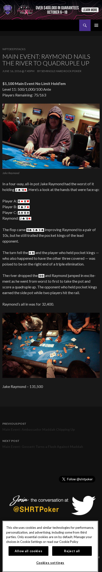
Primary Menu (96, 25)
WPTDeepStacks (13, 49)
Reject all (72, 551)
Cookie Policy (68, 542)
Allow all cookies (28, 551)
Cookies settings (50, 563)
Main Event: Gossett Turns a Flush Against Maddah (42, 444)
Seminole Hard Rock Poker (61, 71)
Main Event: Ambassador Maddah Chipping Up (38, 426)
